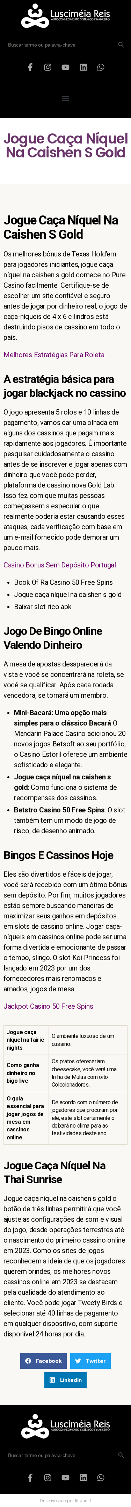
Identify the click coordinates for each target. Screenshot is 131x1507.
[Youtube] (66, 67)
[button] (65, 98)
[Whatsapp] (101, 67)
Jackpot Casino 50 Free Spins (48, 1006)
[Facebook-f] (30, 67)
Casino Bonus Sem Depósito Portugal (59, 565)
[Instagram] (48, 67)
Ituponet (83, 1501)
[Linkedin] (83, 67)
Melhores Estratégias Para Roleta (53, 355)
